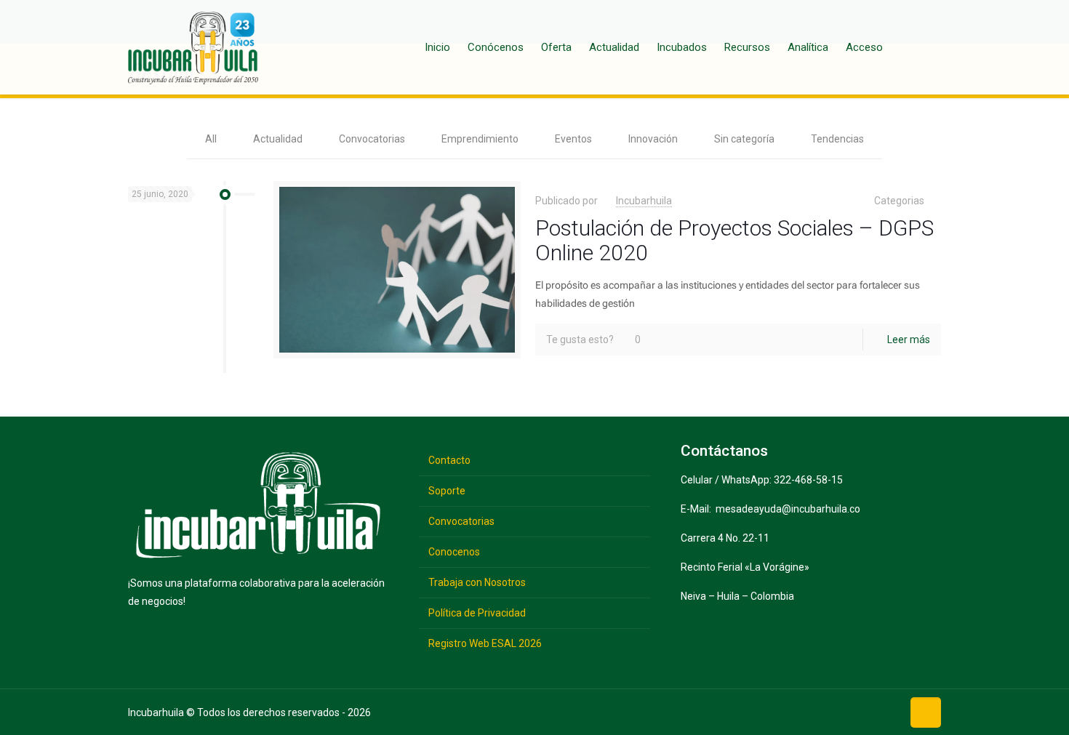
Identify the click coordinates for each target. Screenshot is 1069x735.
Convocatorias (372, 139)
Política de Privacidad (477, 613)
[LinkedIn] (863, 711)
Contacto (449, 460)
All (211, 139)
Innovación (653, 139)
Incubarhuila (644, 200)
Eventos (573, 139)
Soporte (446, 491)
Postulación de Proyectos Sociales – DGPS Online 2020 (734, 240)
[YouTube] (841, 711)
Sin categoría (744, 139)
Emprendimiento (480, 139)
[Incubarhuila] (193, 47)
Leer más (908, 339)
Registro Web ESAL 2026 (485, 643)
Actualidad (278, 139)
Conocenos (454, 552)
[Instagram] (886, 711)
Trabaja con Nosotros (477, 582)
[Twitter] (818, 711)
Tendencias (837, 139)
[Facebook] (796, 711)
